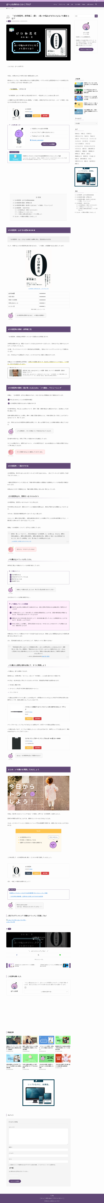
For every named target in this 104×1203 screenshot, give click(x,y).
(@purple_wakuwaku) (37, 140)
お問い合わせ (49, 1198)
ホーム (42, 1198)
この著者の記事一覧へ (46, 991)
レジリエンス (79, 146)
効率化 (77, 153)
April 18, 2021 (45, 656)
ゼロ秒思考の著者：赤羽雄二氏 (23, 202)
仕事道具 (78, 151)
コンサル (78, 141)
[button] (16, 955)
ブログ (87, 143)
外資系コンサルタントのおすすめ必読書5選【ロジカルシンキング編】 (42, 156)
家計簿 (85, 156)
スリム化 (92, 141)
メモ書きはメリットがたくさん (25, 212)
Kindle (28, 115)
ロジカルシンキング (89, 146)
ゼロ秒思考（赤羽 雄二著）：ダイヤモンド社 (38, 288)
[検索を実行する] (96, 16)
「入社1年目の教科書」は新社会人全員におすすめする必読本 (26, 896)
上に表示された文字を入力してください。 (19, 1171)
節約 (86, 161)
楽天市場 (45, 115)
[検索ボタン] (96, 4)
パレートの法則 (79, 143)
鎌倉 (77, 163)
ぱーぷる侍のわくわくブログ (18, 4)
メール (11, 1153)
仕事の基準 (91, 148)
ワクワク (78, 148)
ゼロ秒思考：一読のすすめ (22, 208)
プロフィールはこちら (86, 49)
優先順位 (91, 151)
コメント (11, 1127)
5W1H (77, 133)
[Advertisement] (38, 178)
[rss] (97, 1)
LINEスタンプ (79, 136)
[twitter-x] (95, 1)
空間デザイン (79, 161)
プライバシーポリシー (58, 1198)
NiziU (86, 136)
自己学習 (92, 161)
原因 (83, 153)
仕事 (9, 21)
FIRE (83, 133)
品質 (88, 153)
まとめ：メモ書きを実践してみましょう (26, 216)
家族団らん (78, 156)
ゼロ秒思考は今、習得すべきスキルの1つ (27, 210)
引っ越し (92, 156)
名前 (10, 1147)
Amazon (36, 115)
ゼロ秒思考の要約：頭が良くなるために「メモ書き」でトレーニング (34, 205)
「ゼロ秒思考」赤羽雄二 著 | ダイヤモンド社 (21, 541)
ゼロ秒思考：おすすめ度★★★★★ (24, 200)
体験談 (84, 151)
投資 (77, 158)
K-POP (89, 133)
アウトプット (84, 138)
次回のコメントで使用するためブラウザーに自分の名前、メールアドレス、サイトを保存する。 (33, 1164)
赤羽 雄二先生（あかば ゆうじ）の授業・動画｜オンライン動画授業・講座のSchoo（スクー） (44, 371)
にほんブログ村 (10, 922)
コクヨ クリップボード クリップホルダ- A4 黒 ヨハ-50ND (43, 738)
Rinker (31, 111)
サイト (10, 1159)
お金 (77, 138)
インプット (93, 138)
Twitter (92, 136)
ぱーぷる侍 (14, 991)
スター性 (85, 141)
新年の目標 (83, 158)
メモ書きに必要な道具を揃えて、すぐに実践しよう (30, 214)
